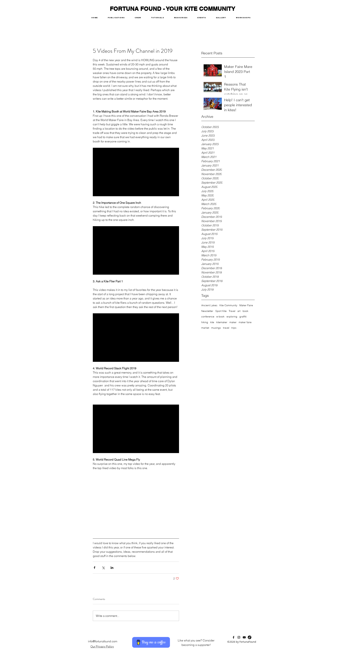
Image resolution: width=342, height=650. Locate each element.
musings (216, 327)
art (238, 311)
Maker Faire (246, 305)
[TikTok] (249, 637)
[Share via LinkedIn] (112, 567)
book (245, 311)
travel (226, 327)
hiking (204, 322)
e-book (220, 316)
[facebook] (233, 637)
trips (233, 327)
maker (233, 322)
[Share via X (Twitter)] (103, 567)
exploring (232, 316)
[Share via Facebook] (94, 567)
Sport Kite (221, 311)
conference (207, 316)
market (205, 327)
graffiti (243, 316)
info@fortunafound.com (102, 641)
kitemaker (221, 322)
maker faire (245, 322)
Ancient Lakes (209, 305)
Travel (232, 311)
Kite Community (228, 305)
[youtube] (244, 637)
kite (212, 322)
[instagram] (239, 637)
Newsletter (207, 311)
